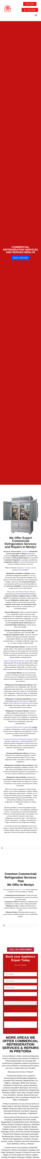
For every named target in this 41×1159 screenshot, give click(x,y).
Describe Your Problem (12, 1020)
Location (8, 991)
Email (6, 977)
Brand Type (8, 1011)
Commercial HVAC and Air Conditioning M (19, 727)
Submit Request (12, 1031)
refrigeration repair (20, 889)
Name (6, 971)
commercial (25, 551)
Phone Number (9, 984)
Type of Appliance (11, 1000)
